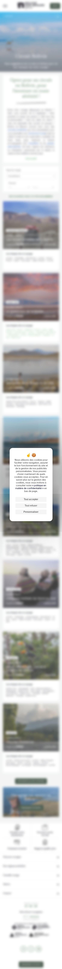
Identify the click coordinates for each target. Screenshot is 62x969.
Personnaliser (30, 512)
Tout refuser (31, 505)
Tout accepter (31, 499)
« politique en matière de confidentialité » (30, 487)
